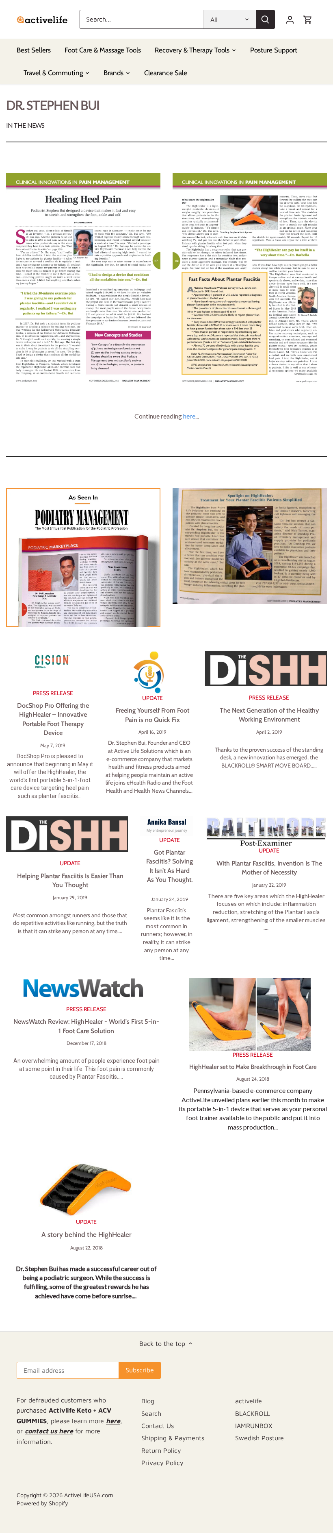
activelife (248, 1400)
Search (151, 1413)
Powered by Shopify (42, 1503)
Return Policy (161, 1450)
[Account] (290, 19)
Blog (147, 1400)
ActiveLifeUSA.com (88, 1495)
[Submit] (265, 19)
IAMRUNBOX (253, 1425)
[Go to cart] (308, 19)
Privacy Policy (162, 1462)
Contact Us (157, 1425)
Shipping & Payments (172, 1437)
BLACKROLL (252, 1413)
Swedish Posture (259, 1437)
